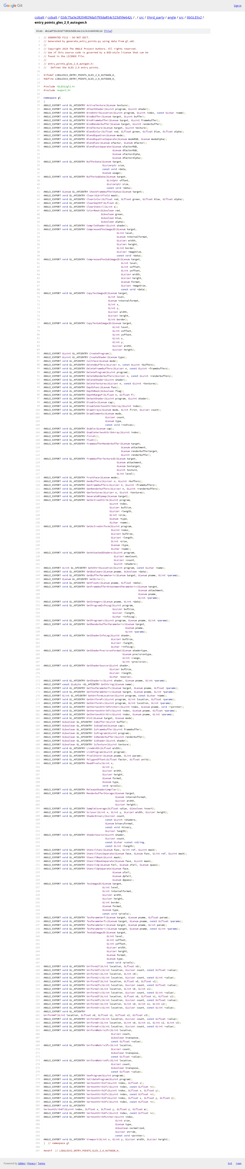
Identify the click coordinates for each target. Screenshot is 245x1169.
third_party (155, 17)
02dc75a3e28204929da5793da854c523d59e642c (96, 17)
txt (230, 1163)
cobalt (39, 17)
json (238, 1163)
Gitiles (21, 1163)
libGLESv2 (194, 17)
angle (172, 17)
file (108, 31)
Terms (41, 1163)
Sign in (237, 5)
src (141, 17)
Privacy (31, 1163)
